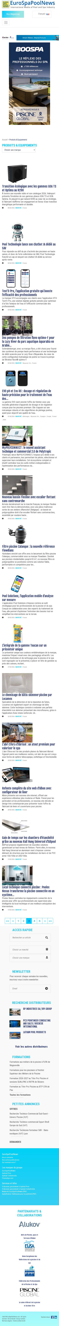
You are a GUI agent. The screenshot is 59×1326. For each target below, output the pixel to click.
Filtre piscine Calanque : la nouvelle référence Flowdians (28, 548)
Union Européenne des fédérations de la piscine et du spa (29, 1259)
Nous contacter (7, 1157)
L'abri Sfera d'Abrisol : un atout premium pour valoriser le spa (28, 746)
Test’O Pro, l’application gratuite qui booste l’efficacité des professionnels (27, 293)
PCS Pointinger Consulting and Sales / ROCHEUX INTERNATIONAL (36, 1023)
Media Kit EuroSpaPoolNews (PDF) (14, 1191)
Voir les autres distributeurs (31, 1046)
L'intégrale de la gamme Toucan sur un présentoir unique (24, 647)
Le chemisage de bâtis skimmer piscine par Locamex (27, 697)
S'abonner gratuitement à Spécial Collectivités (18, 1189)
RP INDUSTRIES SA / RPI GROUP (37, 1008)
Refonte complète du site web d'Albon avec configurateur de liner (26, 790)
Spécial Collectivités (9, 1176)
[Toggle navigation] (6, 22)
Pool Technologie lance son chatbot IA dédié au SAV (29, 246)
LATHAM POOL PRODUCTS (34, 1032)
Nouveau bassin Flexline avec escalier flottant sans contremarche (28, 499)
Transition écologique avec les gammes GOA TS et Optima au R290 (29, 188)
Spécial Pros (6, 1173)
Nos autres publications (10, 1160)
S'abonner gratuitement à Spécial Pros (15, 1186)
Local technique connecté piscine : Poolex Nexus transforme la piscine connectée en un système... (28, 891)
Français (42, 14)
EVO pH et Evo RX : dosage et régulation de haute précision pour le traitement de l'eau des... (27, 395)
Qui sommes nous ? (9, 1162)
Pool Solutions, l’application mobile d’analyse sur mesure (27, 598)
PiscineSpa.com (7, 1178)
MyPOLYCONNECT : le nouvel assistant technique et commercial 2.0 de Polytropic (26, 449)
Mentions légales (7, 1321)
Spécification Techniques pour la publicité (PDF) (19, 1194)
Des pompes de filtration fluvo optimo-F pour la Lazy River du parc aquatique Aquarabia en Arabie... (28, 341)
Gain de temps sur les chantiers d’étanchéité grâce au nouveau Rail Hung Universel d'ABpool (29, 839)
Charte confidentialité (19, 1321)
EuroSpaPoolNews (8, 1171)
